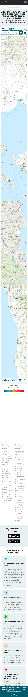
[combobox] (5, 29)
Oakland (19, 505)
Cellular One (7, 494)
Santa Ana (20, 511)
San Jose (19, 474)
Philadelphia (20, 465)
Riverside (19, 513)
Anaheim (19, 509)
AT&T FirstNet (8, 498)
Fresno (19, 500)
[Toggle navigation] (2, 2)
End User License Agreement (14, 691)
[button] (3, 38)
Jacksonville (20, 478)
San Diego (20, 470)
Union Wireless (8, 485)
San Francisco (21, 479)
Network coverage (17, 33)
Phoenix (19, 466)
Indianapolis (20, 476)
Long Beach (20, 504)
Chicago (19, 461)
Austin (19, 481)
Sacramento (20, 502)
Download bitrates (21, 33)
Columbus (20, 483)
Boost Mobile (7, 500)
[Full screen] (25, 29)
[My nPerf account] (25, 2)
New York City (21, 457)
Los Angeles (20, 459)
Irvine (18, 520)
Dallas (19, 472)
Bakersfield (20, 507)
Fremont (19, 518)
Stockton (19, 515)
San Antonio (20, 468)
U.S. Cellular (7, 496)
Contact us (12, 662)
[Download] (14, 536)
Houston (19, 463)
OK (14, 694)
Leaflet (4, 379)
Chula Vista (20, 517)
